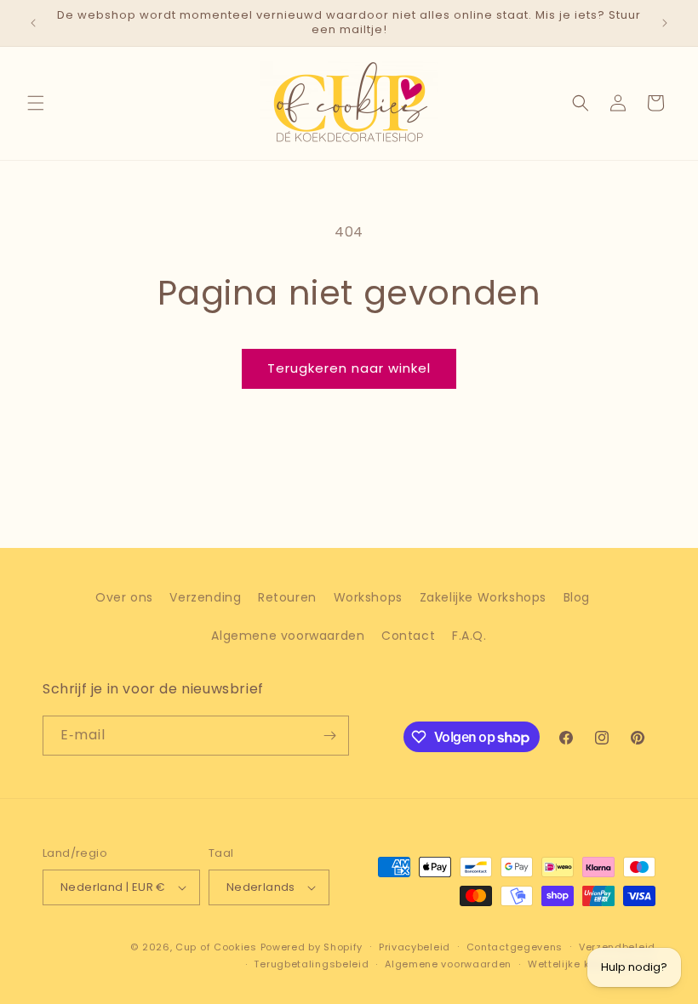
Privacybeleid (414, 947)
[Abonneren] (329, 736)
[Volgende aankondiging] (665, 23)
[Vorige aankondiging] (33, 23)
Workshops (368, 597)
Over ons (124, 597)
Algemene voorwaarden (287, 635)
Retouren (287, 597)
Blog (577, 597)
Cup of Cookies (216, 947)
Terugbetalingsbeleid (311, 964)
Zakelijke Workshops (483, 597)
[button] (35, 103)
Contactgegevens (515, 947)
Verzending (205, 597)
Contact (408, 635)
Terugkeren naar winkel (349, 368)
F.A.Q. (469, 635)
